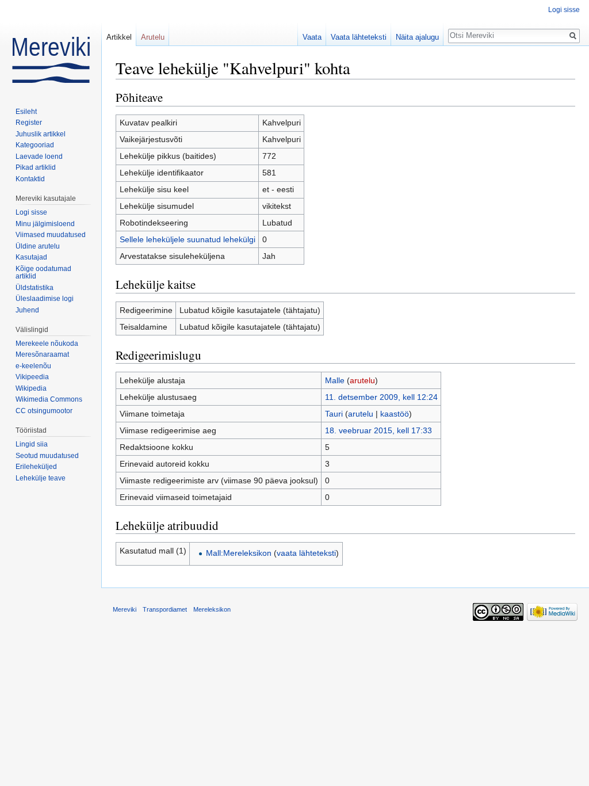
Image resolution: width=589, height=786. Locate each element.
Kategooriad (35, 145)
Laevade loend (39, 156)
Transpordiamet (165, 609)
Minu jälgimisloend (45, 224)
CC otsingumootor (44, 411)
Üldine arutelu (38, 246)
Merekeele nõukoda (47, 343)
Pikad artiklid (36, 167)
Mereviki (124, 609)
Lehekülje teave (41, 478)
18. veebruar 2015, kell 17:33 (378, 430)
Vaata (312, 37)
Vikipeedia (32, 377)
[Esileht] (51, 46)
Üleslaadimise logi (45, 299)
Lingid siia (32, 444)
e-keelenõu (33, 366)
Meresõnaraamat (42, 354)
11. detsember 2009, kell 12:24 (381, 397)
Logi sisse (564, 10)
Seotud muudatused (47, 456)
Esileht (26, 112)
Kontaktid (30, 179)
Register (29, 123)
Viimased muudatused (51, 235)
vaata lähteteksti (306, 553)
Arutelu (153, 37)
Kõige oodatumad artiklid (43, 273)
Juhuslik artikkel (41, 134)
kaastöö (394, 413)
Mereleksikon (212, 609)
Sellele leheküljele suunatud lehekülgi (187, 239)
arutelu (362, 380)
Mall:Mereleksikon (238, 553)
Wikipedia (31, 388)
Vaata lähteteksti (359, 37)
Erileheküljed (36, 467)
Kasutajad (31, 257)
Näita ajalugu (417, 37)
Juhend (27, 310)
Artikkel (119, 37)
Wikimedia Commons (49, 399)
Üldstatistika (34, 288)
